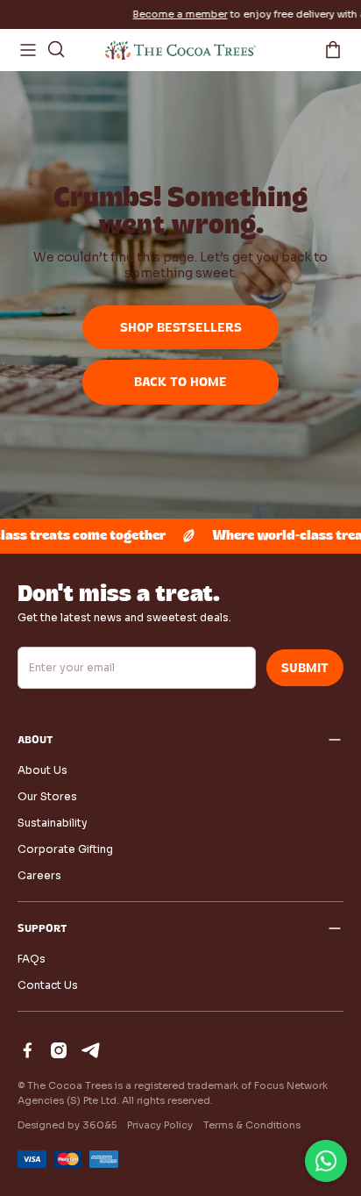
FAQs (32, 958)
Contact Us (48, 985)
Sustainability (53, 822)
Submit (305, 668)
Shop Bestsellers (181, 327)
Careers (39, 875)
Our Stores (47, 796)
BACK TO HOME (180, 382)
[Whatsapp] (326, 1161)
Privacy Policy (160, 1125)
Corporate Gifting (65, 849)
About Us (42, 770)
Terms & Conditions (252, 1125)
